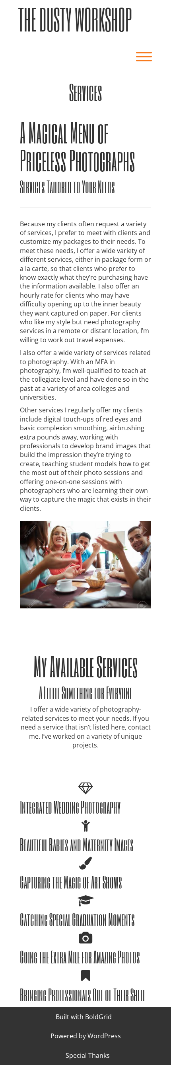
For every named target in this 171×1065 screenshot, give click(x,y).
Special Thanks (88, 1055)
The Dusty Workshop (75, 19)
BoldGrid (98, 1016)
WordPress (104, 1036)
